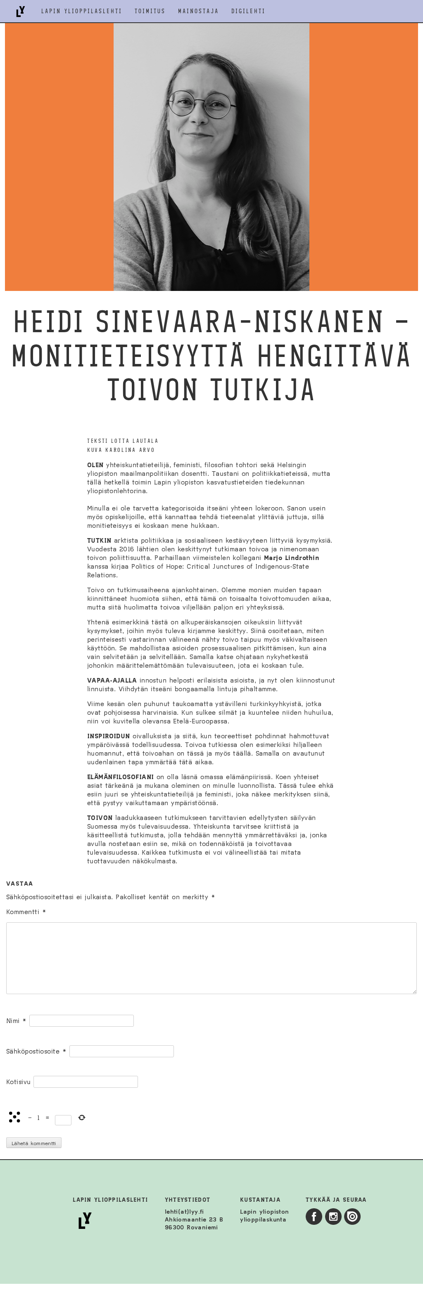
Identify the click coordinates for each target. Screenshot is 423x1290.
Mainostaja (198, 11)
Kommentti (26, 911)
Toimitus (150, 11)
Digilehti (248, 11)
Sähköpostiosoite (36, 1051)
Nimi (16, 1020)
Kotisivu (18, 1081)
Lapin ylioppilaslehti (81, 11)
